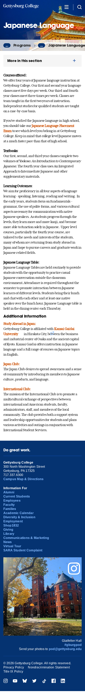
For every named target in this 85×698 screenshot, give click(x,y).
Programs (22, 45)
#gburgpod (73, 644)
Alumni (8, 492)
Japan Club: (11, 364)
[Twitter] (34, 681)
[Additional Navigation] (66, 6)
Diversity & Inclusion (19, 517)
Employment (13, 521)
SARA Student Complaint (22, 550)
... (7, 45)
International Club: (17, 389)
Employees (12, 500)
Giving (8, 529)
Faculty (9, 504)
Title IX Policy (13, 671)
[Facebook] (53, 681)
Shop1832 (11, 525)
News (7, 542)
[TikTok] (44, 681)
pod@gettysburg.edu (65, 649)
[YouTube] (15, 681)
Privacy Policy (13, 667)
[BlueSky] (24, 681)
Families (9, 509)
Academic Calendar (18, 513)
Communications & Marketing (26, 538)
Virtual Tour (12, 546)
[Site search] (79, 6)
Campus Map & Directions (23, 479)
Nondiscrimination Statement (49, 667)
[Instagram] (5, 681)
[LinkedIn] (63, 681)
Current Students (16, 496)
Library (8, 533)
